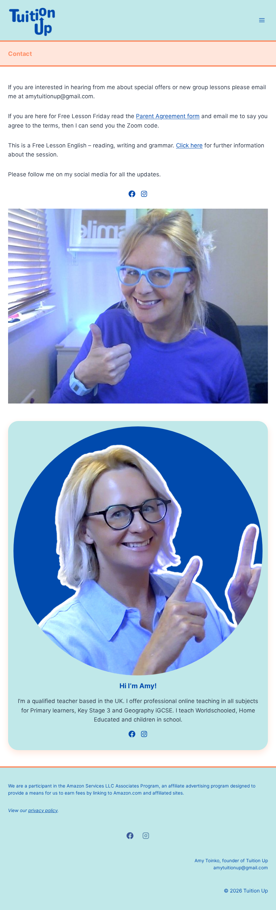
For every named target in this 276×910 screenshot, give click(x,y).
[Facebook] (130, 836)
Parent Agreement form (168, 116)
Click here (189, 145)
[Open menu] (261, 20)
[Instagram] (146, 836)
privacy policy (43, 810)
